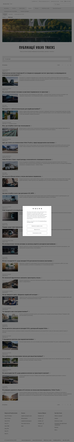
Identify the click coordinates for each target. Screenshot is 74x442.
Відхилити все (37, 229)
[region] (37, 221)
